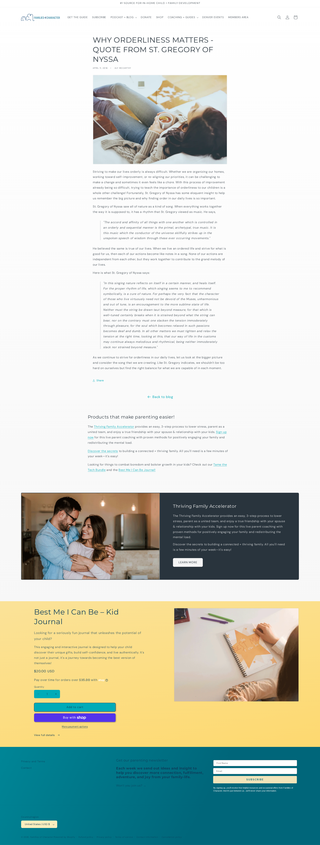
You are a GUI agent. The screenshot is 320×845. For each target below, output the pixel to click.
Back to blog (162, 397)
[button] (123, 17)
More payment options (75, 726)
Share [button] (100, 380)
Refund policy (86, 837)
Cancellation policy (172, 837)
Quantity (39, 686)
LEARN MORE (188, 562)
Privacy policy (104, 837)
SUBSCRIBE (255, 779)
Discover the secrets (103, 451)
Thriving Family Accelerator (114, 427)
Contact (26, 767)
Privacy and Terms (33, 761)
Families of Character (41, 837)
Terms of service (124, 837)
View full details (45, 735)
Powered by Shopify (64, 837)
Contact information (147, 837)
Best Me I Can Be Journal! (137, 470)
